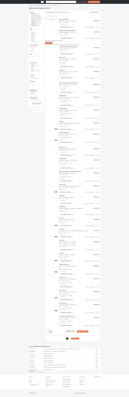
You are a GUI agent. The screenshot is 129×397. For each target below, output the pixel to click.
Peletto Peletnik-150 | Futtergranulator (66, 316)
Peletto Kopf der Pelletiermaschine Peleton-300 (68, 46)
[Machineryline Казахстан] (34, 2)
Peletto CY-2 (61, 121)
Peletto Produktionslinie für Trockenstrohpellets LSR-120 (70, 171)
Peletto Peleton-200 (63, 303)
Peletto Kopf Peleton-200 (64, 19)
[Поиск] (46, 2)
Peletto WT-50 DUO (62, 108)
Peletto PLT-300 (62, 277)
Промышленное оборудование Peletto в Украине (37, 371)
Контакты (30, 382)
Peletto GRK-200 (62, 206)
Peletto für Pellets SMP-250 (64, 132)
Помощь (30, 380)
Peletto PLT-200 (62, 57)
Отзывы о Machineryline (50, 384)
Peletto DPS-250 (62, 147)
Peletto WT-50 (61, 229)
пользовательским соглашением (74, 44)
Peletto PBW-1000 (62, 95)
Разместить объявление (82, 331)
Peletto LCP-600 (62, 184)
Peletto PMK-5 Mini (62, 158)
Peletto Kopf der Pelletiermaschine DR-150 (67, 30)
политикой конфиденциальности (62, 44)
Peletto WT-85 (61, 253)
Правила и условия (49, 379)
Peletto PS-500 (62, 70)
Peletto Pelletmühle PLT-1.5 (64, 264)
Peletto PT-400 (62, 240)
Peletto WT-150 (62, 195)
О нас (30, 379)
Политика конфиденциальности (51, 380)
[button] (96, 27)
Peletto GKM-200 (62, 290)
